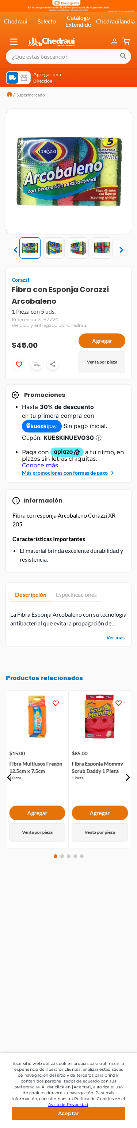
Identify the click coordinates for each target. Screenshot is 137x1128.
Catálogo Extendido (78, 21)
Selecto (47, 21)
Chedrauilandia (115, 21)
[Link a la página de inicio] (9, 95)
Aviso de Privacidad (68, 1104)
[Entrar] (115, 41)
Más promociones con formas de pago (65, 473)
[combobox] (68, 56)
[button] (14, 42)
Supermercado (30, 95)
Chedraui (15, 21)
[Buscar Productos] (123, 56)
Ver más (115, 637)
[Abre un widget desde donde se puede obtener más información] (107, 1115)
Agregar (102, 340)
